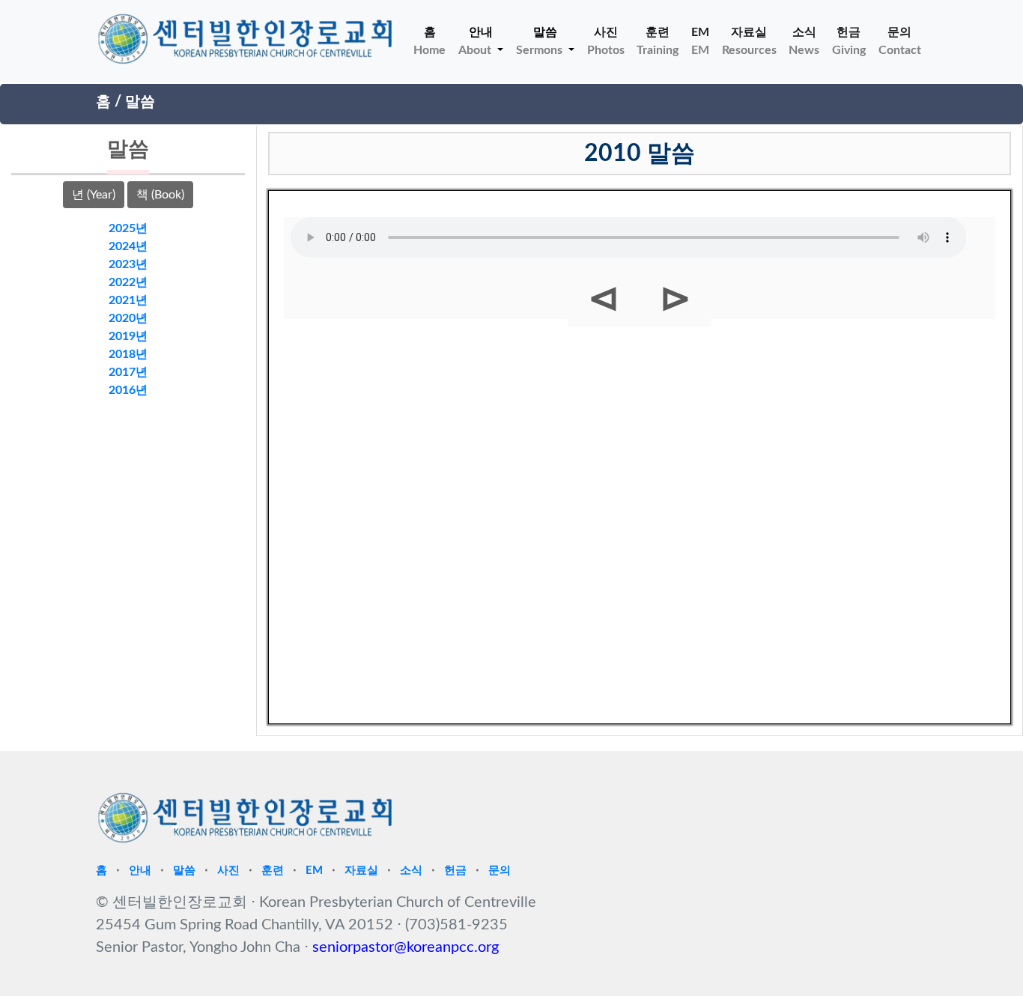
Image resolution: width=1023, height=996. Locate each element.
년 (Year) (93, 195)
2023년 (128, 264)
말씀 (140, 101)
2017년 (128, 372)
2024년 (128, 246)
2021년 (128, 300)
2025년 (128, 228)
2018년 (128, 354)
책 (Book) (160, 195)
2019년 (128, 336)
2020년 (128, 318)
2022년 (128, 282)
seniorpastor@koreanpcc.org (405, 947)
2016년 (128, 390)
